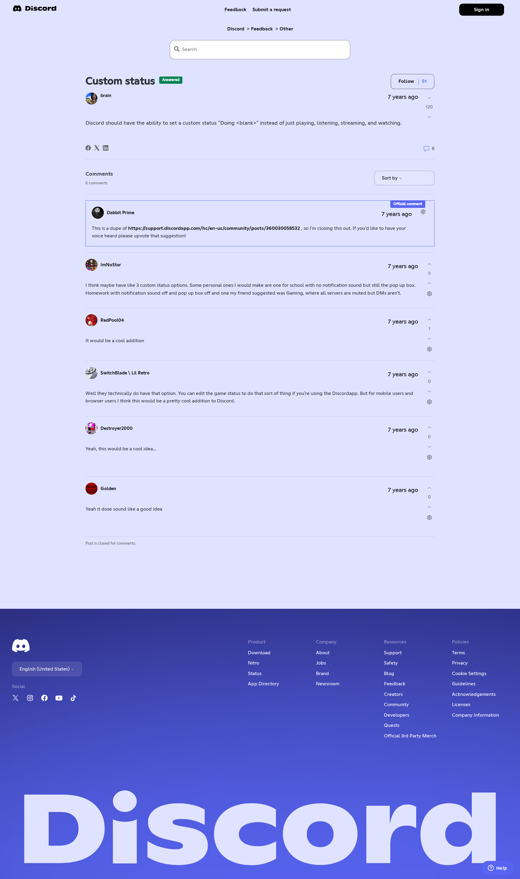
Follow (406, 81)
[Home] (34, 10)
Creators (393, 694)
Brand (322, 673)
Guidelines (463, 683)
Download (259, 652)
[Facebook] (88, 148)
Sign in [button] (481, 9)
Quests (391, 725)
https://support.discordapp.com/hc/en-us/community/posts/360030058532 (214, 228)
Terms (458, 652)
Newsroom (327, 683)
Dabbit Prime (120, 213)
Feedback (235, 9)
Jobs (321, 663)
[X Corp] (97, 148)
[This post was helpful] (429, 97)
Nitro (253, 663)
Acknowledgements (474, 694)
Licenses (461, 704)
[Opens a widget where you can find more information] (497, 868)
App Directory (263, 683)
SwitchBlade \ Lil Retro (125, 373)
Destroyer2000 (117, 428)
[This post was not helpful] (429, 117)
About (323, 652)
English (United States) (45, 669)
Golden (108, 488)
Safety (391, 663)
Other (286, 29)
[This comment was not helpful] (429, 283)
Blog (389, 673)
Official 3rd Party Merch (410, 736)
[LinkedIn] (105, 148)
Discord (235, 29)
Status (255, 673)
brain (106, 95)
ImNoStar (111, 265)
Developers (396, 715)
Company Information (475, 715)
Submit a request (271, 9)
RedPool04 (112, 320)
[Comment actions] (423, 212)
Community (396, 704)
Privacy (460, 663)
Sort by (390, 178)
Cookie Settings (469, 673)
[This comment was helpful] (429, 264)
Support (393, 652)
